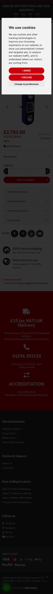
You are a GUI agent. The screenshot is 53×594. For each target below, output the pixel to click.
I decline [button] (26, 77)
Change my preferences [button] (26, 84)
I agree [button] (26, 70)
